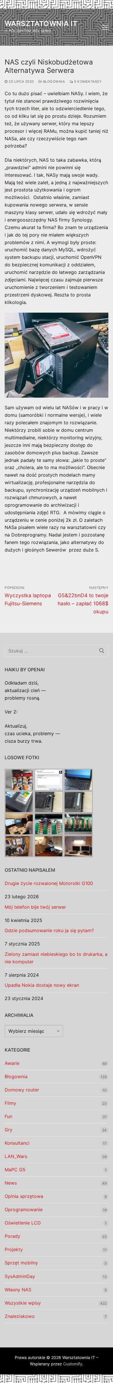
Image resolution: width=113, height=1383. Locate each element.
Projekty (14, 1249)
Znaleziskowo (20, 1316)
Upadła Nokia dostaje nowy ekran (42, 985)
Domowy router (22, 1090)
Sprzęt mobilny (21, 1263)
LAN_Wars (16, 1156)
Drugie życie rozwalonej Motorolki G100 (49, 883)
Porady (12, 1236)
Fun (8, 1116)
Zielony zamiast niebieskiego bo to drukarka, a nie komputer (56, 958)
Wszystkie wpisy (23, 1303)
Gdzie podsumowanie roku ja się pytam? (49, 930)
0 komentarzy (87, 82)
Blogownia (53, 82)
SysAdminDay (20, 1276)
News (11, 1183)
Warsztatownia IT (41, 23)
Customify (72, 1363)
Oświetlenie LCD (23, 1223)
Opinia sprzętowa (24, 1196)
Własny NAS (18, 1289)
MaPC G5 (15, 1169)
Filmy (10, 1103)
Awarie (12, 1063)
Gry (8, 1130)
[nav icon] (105, 27)
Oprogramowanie (24, 1209)
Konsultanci (17, 1143)
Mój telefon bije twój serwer (35, 907)
